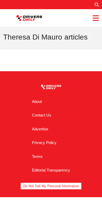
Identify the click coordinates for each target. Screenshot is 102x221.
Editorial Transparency (51, 170)
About (37, 101)
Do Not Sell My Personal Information (51, 186)
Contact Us (41, 115)
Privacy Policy (44, 142)
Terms (37, 156)
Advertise (40, 129)
